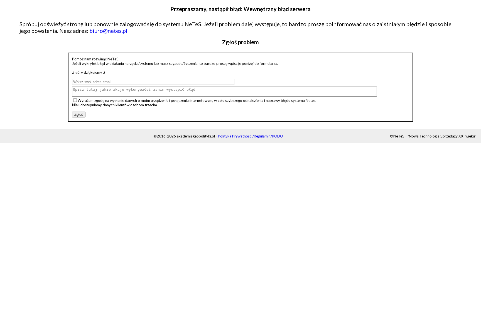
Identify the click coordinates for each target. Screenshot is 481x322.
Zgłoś (78, 114)
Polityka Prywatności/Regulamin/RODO (250, 136)
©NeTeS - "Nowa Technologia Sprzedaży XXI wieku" (433, 136)
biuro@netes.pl (108, 30)
